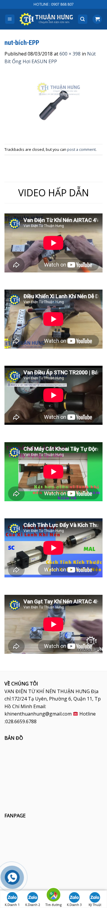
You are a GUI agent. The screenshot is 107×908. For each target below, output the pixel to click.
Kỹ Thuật (95, 905)
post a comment (81, 149)
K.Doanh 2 (32, 905)
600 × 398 (70, 53)
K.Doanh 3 (74, 905)
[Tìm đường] (53, 895)
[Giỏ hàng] (97, 19)
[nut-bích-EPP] (53, 104)
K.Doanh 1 (12, 905)
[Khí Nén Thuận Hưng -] (46, 19)
